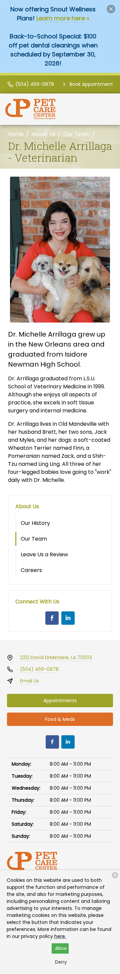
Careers (31, 570)
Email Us (29, 680)
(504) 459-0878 (39, 669)
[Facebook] (52, 618)
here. (60, 936)
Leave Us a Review (44, 554)
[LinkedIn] (68, 618)
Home (16, 134)
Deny (61, 962)
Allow (61, 948)
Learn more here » (62, 18)
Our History (35, 523)
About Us (43, 134)
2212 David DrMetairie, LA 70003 (56, 657)
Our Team (76, 134)
